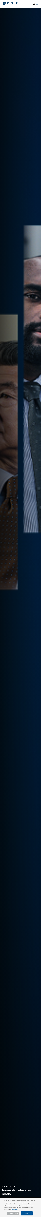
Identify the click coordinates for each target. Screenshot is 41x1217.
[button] (37, 4)
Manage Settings (13, 1213)
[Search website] (34, 4)
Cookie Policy (14, 1209)
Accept (26, 1213)
